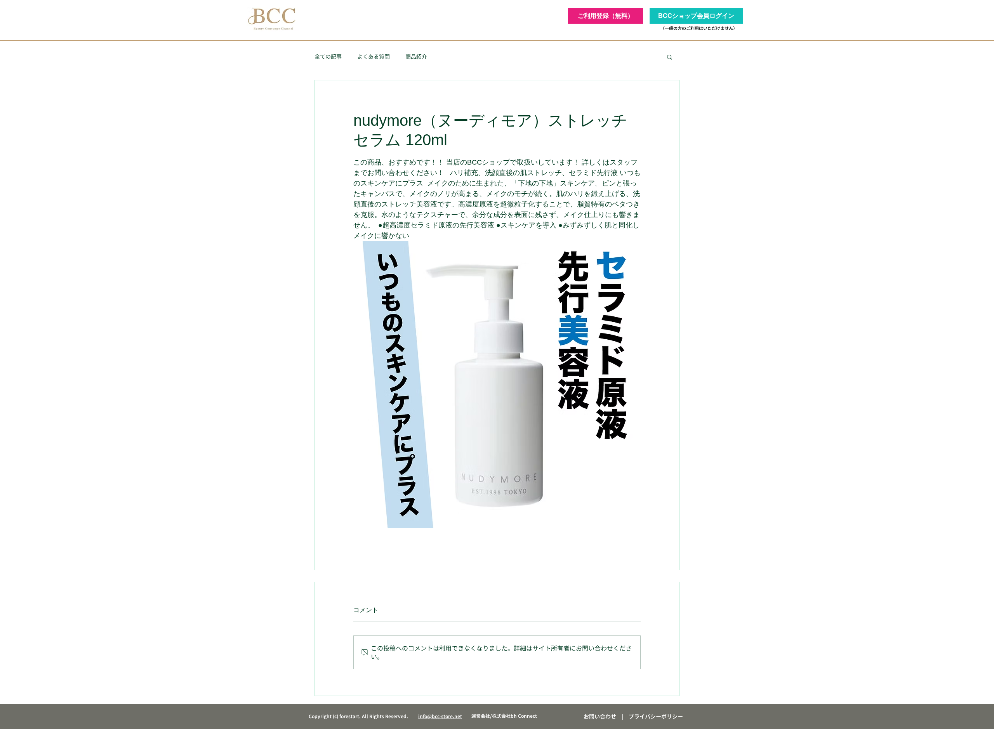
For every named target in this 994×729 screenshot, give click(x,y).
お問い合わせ (600, 716)
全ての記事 (328, 56)
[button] (669, 57)
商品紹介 (416, 56)
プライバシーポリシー (656, 716)
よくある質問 (373, 56)
